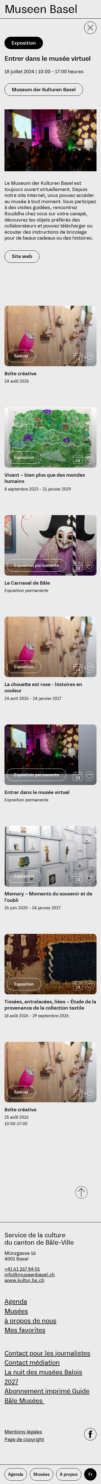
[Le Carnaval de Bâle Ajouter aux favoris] (89, 567)
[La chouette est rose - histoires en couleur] (50, 647)
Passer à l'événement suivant (33, 303)
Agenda (15, 1301)
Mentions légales (23, 1432)
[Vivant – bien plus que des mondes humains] (50, 437)
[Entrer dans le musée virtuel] (50, 749)
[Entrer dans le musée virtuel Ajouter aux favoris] (89, 776)
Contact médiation (32, 1362)
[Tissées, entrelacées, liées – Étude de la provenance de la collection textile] (50, 964)
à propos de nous (30, 1321)
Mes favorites (24, 1330)
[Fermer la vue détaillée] (90, 27)
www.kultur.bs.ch (24, 1280)
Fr (90, 1474)
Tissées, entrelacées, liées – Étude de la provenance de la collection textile (50, 1005)
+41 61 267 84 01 (22, 1269)
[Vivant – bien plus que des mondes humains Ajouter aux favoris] (89, 459)
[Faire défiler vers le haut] (82, 1192)
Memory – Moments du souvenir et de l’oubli (48, 897)
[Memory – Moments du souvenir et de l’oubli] (50, 856)
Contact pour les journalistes (47, 1353)
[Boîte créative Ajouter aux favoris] (89, 357)
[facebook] (90, 1435)
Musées (16, 1311)
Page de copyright (24, 1439)
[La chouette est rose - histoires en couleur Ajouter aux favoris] (89, 668)
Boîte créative (20, 374)
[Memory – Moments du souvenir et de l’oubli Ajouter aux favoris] (89, 878)
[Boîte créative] (50, 336)
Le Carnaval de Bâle (27, 583)
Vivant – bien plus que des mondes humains (44, 478)
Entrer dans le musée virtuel (37, 792)
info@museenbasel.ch (29, 1275)
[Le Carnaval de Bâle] (50, 545)
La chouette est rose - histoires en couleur (43, 688)
